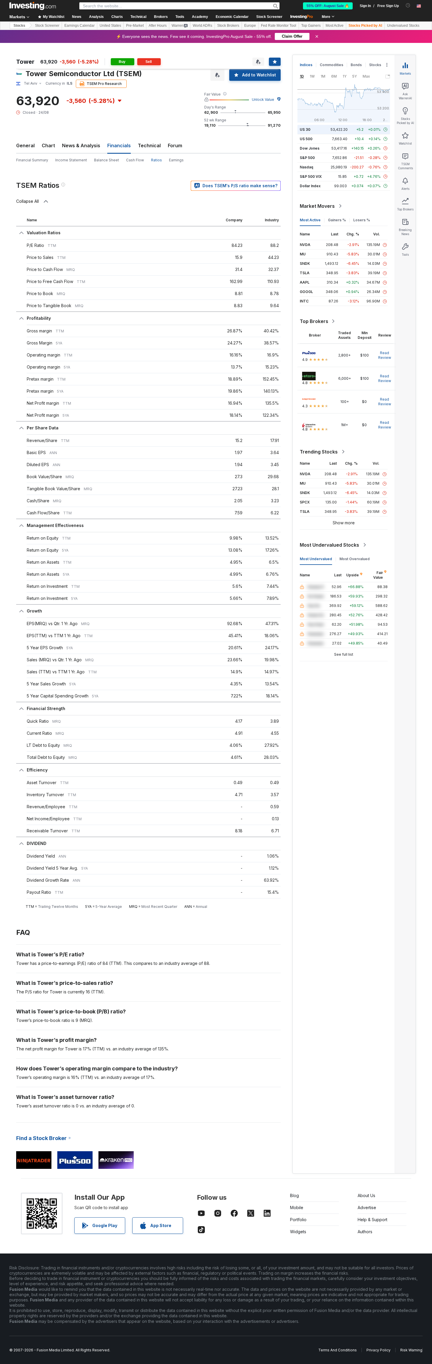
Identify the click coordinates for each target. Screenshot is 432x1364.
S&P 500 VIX (311, 176)
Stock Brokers (228, 26)
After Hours (158, 26)
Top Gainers (311, 26)
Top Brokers (314, 321)
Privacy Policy (378, 1350)
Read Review (384, 355)
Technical (149, 145)
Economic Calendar (232, 17)
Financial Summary (32, 160)
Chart (48, 145)
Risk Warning (411, 1350)
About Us (366, 1195)
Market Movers (317, 206)
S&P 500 (307, 157)
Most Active (335, 26)
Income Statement (71, 160)
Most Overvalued (354, 559)
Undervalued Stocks (403, 26)
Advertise (367, 1207)
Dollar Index (310, 186)
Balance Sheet (106, 160)
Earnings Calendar (79, 26)
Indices (306, 65)
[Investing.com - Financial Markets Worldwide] (32, 6)
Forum (175, 145)
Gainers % (337, 220)
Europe (250, 26)
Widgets (298, 1231)
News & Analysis (81, 145)
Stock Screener (269, 17)
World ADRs (202, 26)
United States (110, 26)
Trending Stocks (319, 452)
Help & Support (372, 1219)
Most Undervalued (316, 559)
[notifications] (408, 5)
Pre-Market (135, 26)
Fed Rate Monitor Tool (278, 26)
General (25, 145)
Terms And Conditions (337, 1350)
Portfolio (298, 1219)
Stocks (19, 26)
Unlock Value (263, 99)
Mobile (296, 1207)
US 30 (305, 129)
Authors (365, 1231)
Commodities (331, 65)
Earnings (176, 160)
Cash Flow (135, 160)
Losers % (361, 220)
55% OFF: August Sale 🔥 (328, 6)
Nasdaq (306, 167)
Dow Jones (309, 148)
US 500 (306, 139)
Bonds (356, 65)
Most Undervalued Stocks (329, 545)
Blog (294, 1195)
